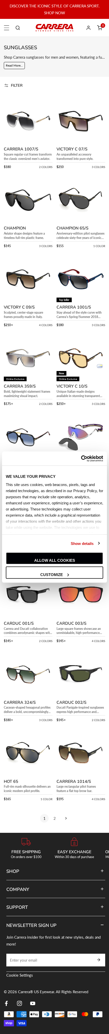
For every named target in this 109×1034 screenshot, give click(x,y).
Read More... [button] (14, 65)
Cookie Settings (19, 975)
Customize (51, 574)
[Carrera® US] (54, 27)
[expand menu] (6, 27)
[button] (99, 27)
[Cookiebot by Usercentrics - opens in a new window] (81, 458)
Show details (82, 543)
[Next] (64, 818)
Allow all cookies (54, 560)
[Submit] (99, 960)
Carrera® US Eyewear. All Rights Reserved (53, 991)
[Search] (17, 27)
